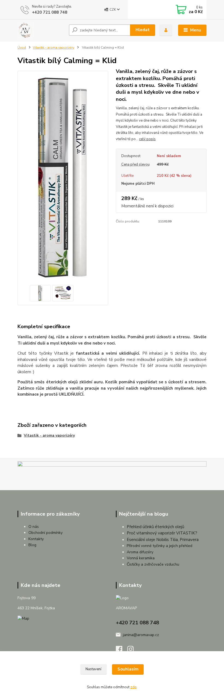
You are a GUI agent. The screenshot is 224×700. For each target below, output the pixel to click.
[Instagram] (133, 650)
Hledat (142, 30)
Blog (32, 545)
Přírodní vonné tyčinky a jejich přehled (159, 545)
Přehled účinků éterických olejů (155, 527)
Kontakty (36, 539)
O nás (33, 526)
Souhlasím (127, 669)
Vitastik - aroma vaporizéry (53, 47)
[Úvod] (41, 30)
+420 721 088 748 (49, 12)
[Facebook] (121, 650)
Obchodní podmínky (45, 532)
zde (133, 687)
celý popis (147, 139)
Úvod (21, 47)
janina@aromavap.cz (141, 634)
